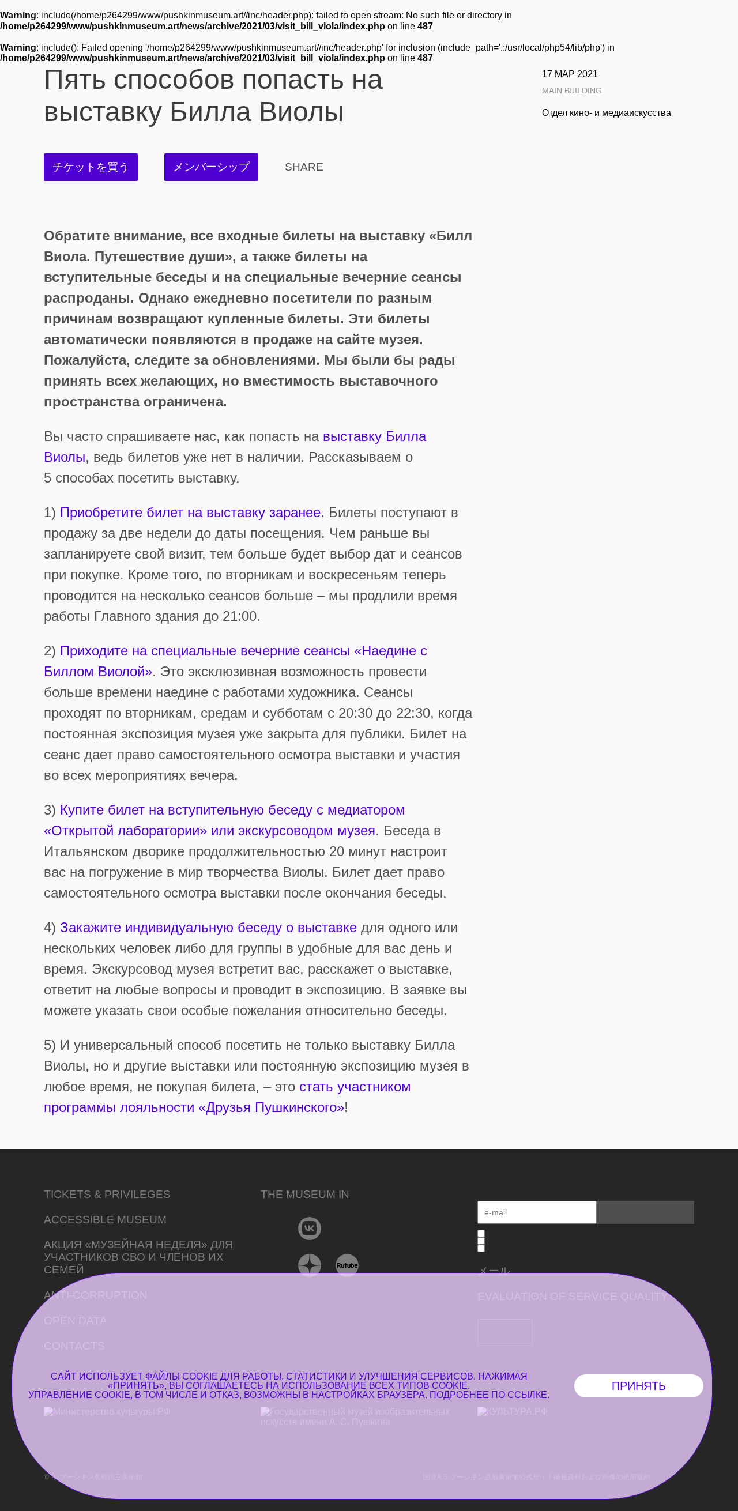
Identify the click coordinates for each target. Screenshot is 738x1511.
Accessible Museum (105, 1220)
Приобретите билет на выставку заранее (190, 512)
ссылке (527, 1395)
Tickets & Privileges (107, 1194)
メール (493, 1271)
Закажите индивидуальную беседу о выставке (208, 927)
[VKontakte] (310, 1228)
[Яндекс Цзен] (310, 1265)
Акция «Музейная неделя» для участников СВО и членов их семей (138, 1257)
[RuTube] (347, 1265)
